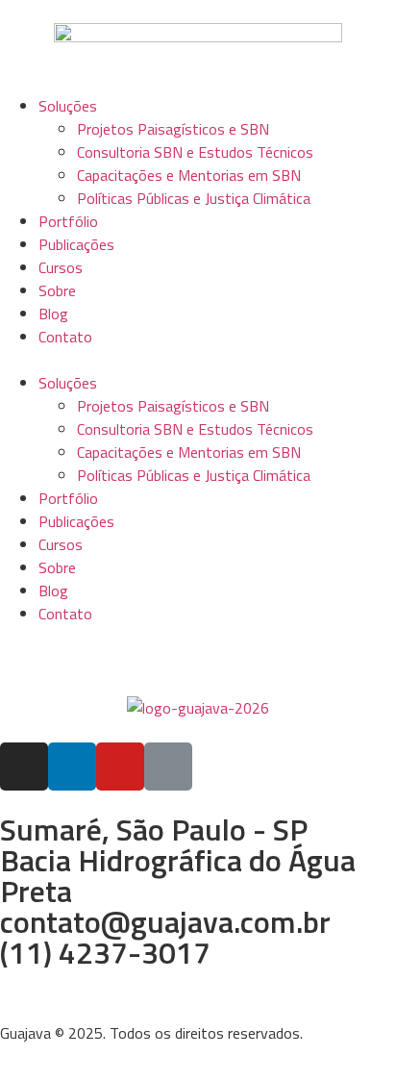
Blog (53, 313)
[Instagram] (24, 766)
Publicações (76, 244)
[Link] (168, 766)
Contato (65, 336)
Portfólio (68, 221)
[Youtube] (120, 766)
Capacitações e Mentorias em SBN (189, 175)
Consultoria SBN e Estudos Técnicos (195, 151)
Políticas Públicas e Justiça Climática (193, 198)
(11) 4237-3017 (105, 952)
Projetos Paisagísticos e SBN (173, 128)
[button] (198, 359)
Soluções (67, 105)
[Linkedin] (72, 766)
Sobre (57, 290)
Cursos (60, 267)
